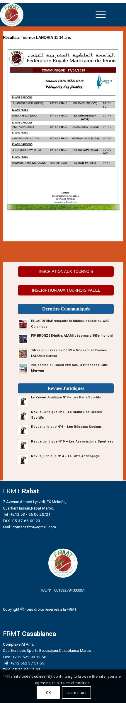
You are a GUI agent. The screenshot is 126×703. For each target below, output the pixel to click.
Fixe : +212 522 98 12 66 (24, 656)
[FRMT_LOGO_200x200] (48, 14)
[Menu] (101, 14)
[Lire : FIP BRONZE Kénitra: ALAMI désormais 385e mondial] (23, 339)
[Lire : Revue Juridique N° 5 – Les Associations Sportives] (23, 445)
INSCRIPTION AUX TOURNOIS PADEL (66, 290)
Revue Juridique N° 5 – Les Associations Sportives (72, 441)
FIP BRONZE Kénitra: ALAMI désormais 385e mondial (72, 336)
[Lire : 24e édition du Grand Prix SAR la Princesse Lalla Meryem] (23, 368)
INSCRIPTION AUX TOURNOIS (66, 271)
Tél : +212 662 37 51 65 (23, 663)
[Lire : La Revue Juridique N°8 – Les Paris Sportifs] (23, 400)
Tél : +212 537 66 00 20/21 (27, 514)
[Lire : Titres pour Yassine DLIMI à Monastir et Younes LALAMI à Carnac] (23, 353)
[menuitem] (101, 14)
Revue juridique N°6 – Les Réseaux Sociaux (66, 427)
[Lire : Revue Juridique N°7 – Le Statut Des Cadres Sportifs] (23, 415)
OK (48, 693)
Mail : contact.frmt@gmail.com (29, 527)
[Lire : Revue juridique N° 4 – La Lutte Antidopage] (23, 459)
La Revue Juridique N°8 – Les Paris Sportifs (66, 397)
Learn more (77, 693)
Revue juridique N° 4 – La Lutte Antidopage (65, 456)
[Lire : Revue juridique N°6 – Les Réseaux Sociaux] (23, 430)
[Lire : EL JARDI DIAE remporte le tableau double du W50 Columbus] (23, 324)
